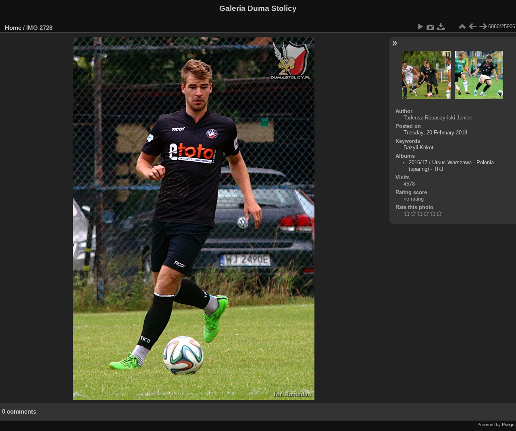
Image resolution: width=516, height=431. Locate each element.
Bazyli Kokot (418, 147)
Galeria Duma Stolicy (258, 8)
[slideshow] (420, 26)
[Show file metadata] (430, 26)
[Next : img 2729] (483, 26)
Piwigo (508, 424)
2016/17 (418, 162)
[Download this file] (441, 26)
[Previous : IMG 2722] (472, 26)
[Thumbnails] (462, 26)
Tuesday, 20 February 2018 (435, 133)
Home (13, 27)
